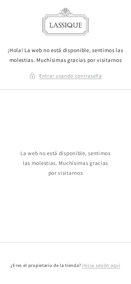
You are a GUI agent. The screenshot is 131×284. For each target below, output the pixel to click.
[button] (65, 75)
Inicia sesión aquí (101, 265)
